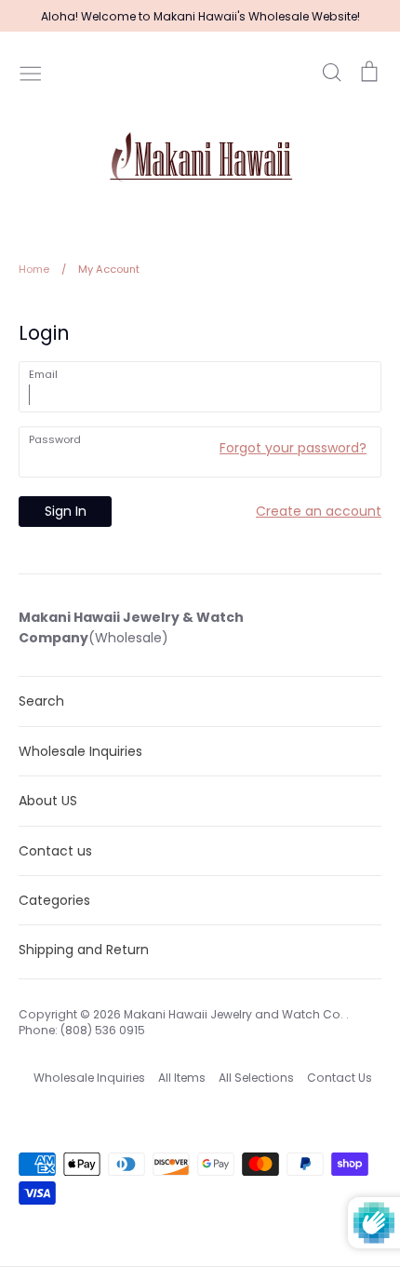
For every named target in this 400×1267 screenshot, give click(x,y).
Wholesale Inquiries (80, 751)
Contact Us (339, 1077)
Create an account (318, 511)
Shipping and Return (84, 949)
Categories (54, 900)
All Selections (256, 1077)
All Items (182, 1077)
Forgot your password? (293, 447)
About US (48, 800)
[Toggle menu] (31, 72)
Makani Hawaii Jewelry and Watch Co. (235, 1014)
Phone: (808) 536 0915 (82, 1030)
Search (41, 701)
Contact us (55, 851)
